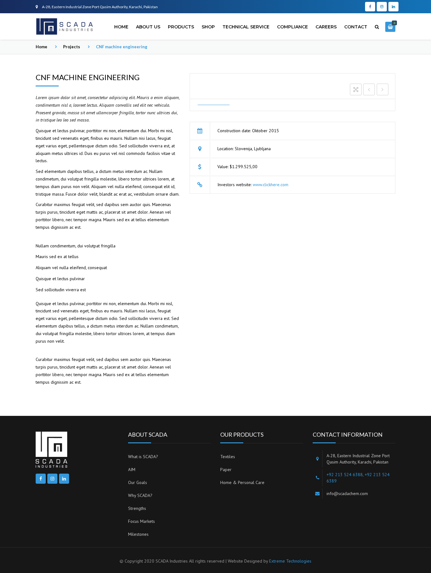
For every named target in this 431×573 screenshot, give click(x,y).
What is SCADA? (143, 456)
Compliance (292, 27)
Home (121, 27)
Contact (355, 27)
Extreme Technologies (290, 561)
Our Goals (137, 482)
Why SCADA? (140, 495)
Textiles (227, 456)
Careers (326, 27)
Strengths (137, 508)
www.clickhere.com (270, 184)
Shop (208, 27)
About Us (148, 27)
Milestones (138, 534)
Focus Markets (141, 521)
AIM (131, 469)
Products (181, 27)
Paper (226, 469)
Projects (71, 46)
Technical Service (245, 27)
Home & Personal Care (242, 482)
